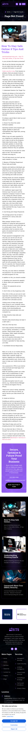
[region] (14, 718)
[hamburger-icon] (23, 4)
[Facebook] (12, 649)
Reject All (14, 729)
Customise (14, 725)
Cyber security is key (8, 71)
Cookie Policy (10, 716)
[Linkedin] (16, 649)
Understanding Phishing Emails (11, 556)
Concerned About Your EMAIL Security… (13, 586)
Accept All (14, 721)
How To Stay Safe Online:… (11, 521)
